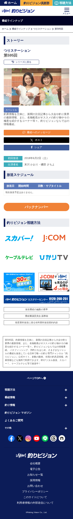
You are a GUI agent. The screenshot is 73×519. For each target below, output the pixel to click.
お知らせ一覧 (35, 474)
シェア (38, 147)
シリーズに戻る (23, 62)
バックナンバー (36, 207)
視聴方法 (65, 2)
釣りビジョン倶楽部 (36, 3)
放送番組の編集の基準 (36, 309)
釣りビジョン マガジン (18, 412)
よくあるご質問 (14, 420)
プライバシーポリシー (35, 491)
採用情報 (35, 480)
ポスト (39, 139)
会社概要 (35, 463)
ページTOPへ (35, 378)
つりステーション (42, 29)
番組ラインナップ (21, 29)
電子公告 (35, 468)
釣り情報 (10, 404)
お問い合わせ (35, 485)
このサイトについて (35, 497)
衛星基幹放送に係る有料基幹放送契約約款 (36, 322)
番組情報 (10, 397)
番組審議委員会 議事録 (36, 316)
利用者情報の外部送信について (35, 502)
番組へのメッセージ (38, 132)
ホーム (12, 2)
